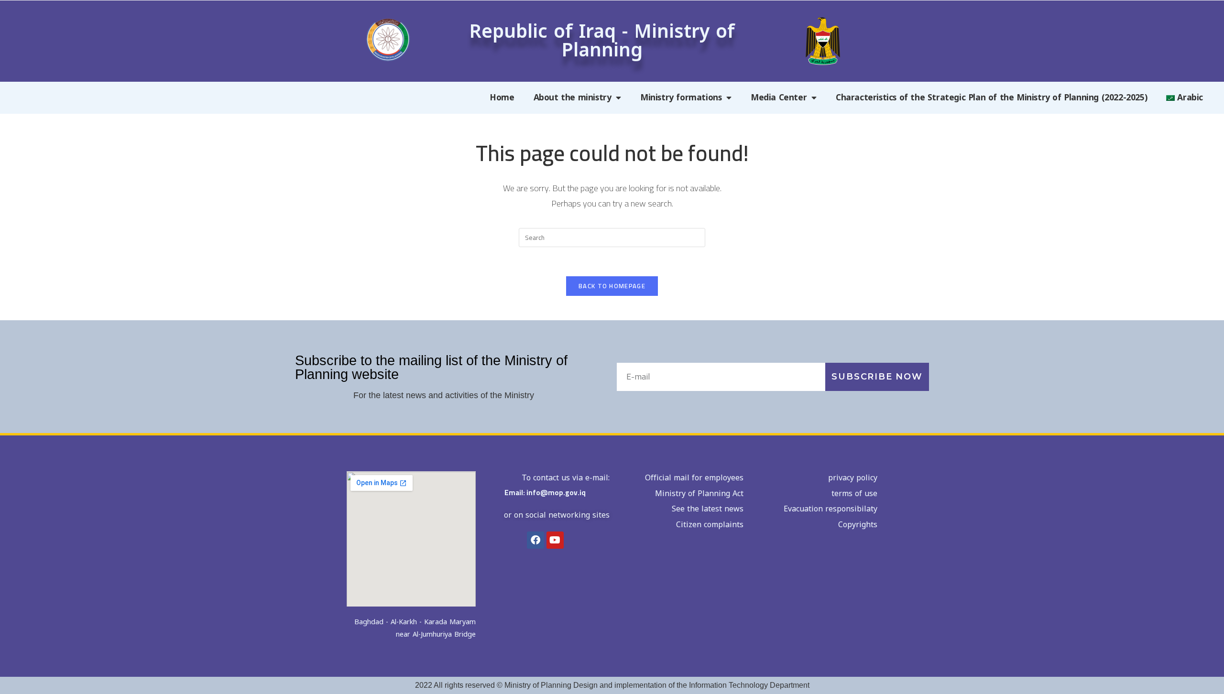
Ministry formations (680, 97)
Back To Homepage (612, 286)
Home (502, 97)
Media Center (779, 97)
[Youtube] (555, 540)
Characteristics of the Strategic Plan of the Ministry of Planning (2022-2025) (991, 97)
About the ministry (573, 97)
